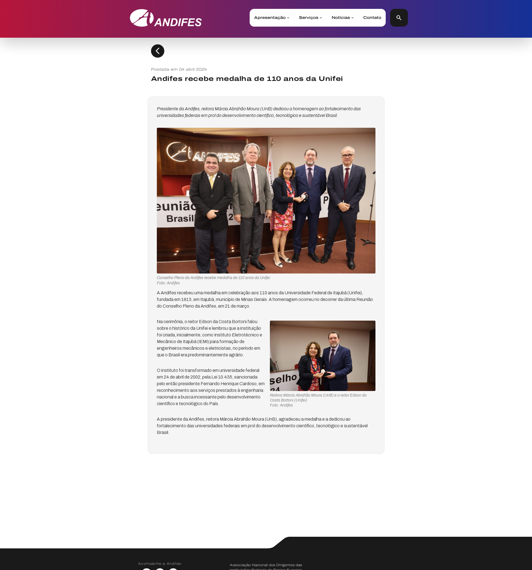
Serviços (308, 18)
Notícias (341, 18)
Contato (372, 18)
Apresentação (270, 18)
